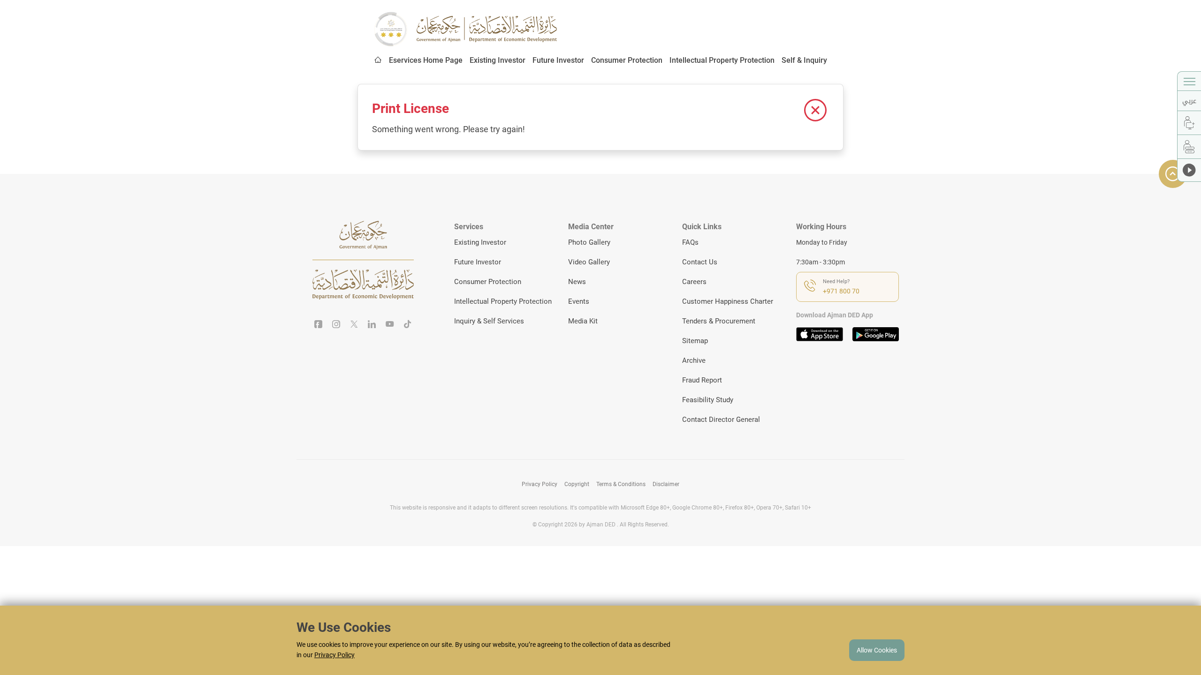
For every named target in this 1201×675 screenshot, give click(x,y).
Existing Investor (497, 60)
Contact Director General (721, 419)
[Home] (378, 60)
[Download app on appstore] (819, 334)
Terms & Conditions (621, 484)
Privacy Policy (539, 484)
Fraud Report (702, 380)
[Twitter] (354, 324)
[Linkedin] (372, 324)
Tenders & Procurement (718, 321)
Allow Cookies (877, 650)
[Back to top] (1173, 174)
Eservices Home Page (426, 60)
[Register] (1189, 123)
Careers (694, 282)
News (577, 282)
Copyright (576, 484)
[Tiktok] (407, 324)
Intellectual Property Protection (722, 60)
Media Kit (583, 321)
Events (578, 301)
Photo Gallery (589, 242)
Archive (694, 360)
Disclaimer (666, 484)
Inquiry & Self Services (489, 321)
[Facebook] (318, 324)
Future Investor (558, 60)
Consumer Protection (626, 60)
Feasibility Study (707, 400)
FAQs (690, 242)
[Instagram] (336, 324)
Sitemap (695, 341)
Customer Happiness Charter (727, 301)
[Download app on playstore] (875, 334)
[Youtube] (390, 324)
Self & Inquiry (804, 60)
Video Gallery (589, 262)
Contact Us (699, 262)
